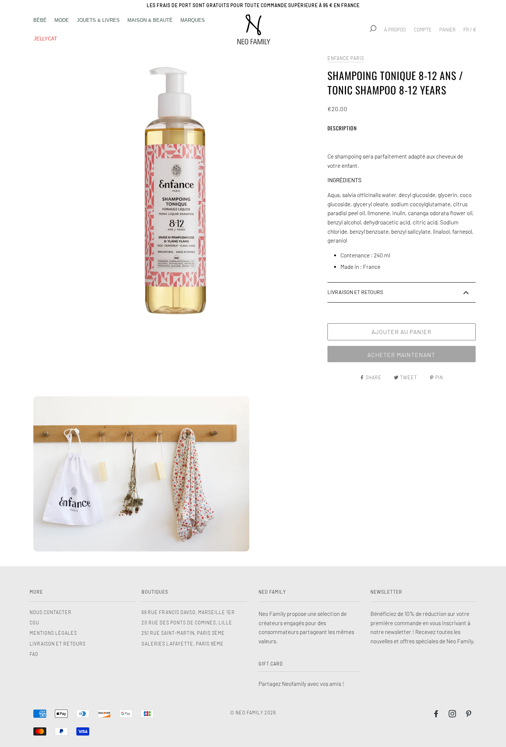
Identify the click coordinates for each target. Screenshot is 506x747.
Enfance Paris (345, 58)
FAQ (34, 654)
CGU (34, 622)
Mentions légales (53, 633)
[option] (176, 196)
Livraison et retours (58, 643)
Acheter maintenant (401, 354)
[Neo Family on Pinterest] (469, 714)
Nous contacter (50, 612)
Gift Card (271, 663)
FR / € (469, 30)
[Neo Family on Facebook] (436, 714)
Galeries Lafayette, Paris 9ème (183, 643)
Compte (423, 30)
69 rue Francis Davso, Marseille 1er (188, 612)
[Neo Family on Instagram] (452, 714)
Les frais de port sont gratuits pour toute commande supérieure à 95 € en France (253, 5)
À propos (395, 30)
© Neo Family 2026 (253, 712)
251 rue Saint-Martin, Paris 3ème (183, 633)
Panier (447, 30)
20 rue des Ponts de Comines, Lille (187, 622)
